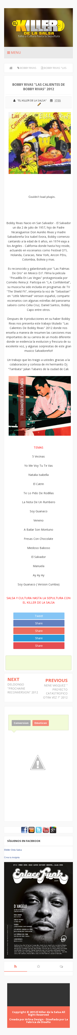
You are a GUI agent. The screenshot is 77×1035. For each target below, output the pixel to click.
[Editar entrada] (38, 104)
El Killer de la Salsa (48, 1012)
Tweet (39, 616)
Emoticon (40, 723)
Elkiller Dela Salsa (13, 850)
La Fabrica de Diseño (47, 1020)
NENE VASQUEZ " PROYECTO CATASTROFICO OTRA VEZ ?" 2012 (55, 691)
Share (39, 623)
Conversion (21, 723)
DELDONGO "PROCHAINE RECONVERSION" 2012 (22, 688)
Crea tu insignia (12, 857)
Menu (15, 52)
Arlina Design (34, 1019)
